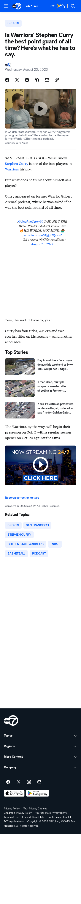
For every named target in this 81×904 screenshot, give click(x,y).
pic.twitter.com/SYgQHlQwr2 (42, 235)
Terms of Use (11, 817)
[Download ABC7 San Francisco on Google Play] (37, 793)
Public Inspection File (60, 817)
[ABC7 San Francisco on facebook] (8, 782)
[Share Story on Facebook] (7, 80)
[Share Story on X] (17, 80)
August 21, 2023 (42, 244)
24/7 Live (32, 6)
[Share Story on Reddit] (27, 80)
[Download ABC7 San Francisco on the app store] (14, 793)
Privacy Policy (12, 808)
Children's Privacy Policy (18, 813)
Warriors (12, 168)
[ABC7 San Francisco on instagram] (29, 782)
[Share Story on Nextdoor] (37, 80)
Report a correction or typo (22, 498)
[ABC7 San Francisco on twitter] (18, 782)
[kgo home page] (11, 720)
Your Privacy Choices (35, 808)
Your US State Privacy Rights (51, 813)
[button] (6, 6)
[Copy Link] (56, 80)
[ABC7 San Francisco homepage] (16, 6)
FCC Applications (14, 821)
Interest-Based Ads (33, 817)
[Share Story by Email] (47, 80)
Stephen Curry (16, 163)
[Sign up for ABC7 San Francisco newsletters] (39, 782)
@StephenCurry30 (30, 221)
